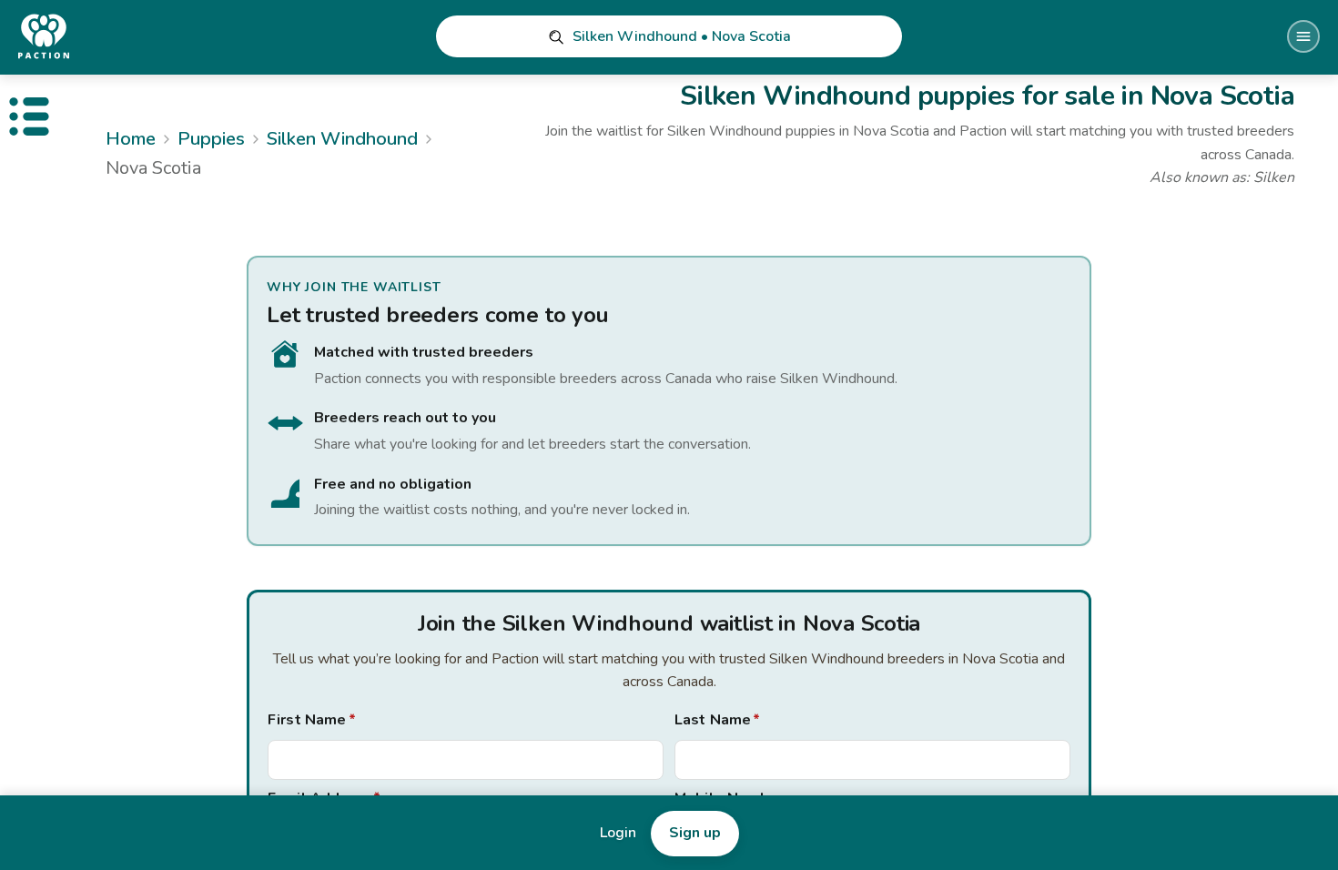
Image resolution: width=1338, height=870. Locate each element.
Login (618, 833)
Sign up (695, 833)
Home (131, 138)
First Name (312, 720)
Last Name (717, 720)
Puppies (211, 138)
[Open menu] (1303, 36)
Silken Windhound (342, 138)
